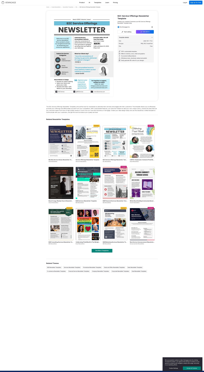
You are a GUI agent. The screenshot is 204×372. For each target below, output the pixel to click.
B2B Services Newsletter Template (86, 201)
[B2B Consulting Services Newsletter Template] (61, 224)
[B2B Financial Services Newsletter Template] (115, 183)
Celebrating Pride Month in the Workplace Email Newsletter (88, 242)
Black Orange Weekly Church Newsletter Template (61, 201)
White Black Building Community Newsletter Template (142, 201)
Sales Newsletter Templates (135, 267)
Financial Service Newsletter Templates (79, 271)
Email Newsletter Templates (139, 271)
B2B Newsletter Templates (54, 267)
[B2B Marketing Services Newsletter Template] (115, 224)
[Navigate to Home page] (9, 2)
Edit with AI (146, 32)
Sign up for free (195, 2)
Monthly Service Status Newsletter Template (61, 159)
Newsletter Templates (68, 7)
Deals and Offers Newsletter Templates (114, 267)
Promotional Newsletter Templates (92, 267)
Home (47, 7)
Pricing (115, 2)
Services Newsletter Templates (72, 267)
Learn (107, 2)
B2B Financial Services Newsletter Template (115, 201)
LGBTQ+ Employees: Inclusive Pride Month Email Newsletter (142, 159)
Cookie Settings (173, 368)
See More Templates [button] (102, 250)
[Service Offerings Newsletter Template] (88, 142)
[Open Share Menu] (152, 27)
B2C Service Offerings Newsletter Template (115, 159)
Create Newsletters (56, 7)
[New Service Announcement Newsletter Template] (142, 224)
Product (82, 2)
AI (89, 2)
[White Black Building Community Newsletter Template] (142, 183)
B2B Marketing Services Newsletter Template (115, 242)
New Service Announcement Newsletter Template (142, 242)
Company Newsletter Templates (100, 271)
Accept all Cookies (192, 368)
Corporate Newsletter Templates (120, 271)
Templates (97, 2)
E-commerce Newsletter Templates (56, 271)
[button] (126, 32)
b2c (76, 7)
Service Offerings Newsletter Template (87, 159)
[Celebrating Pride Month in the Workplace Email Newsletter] (88, 224)
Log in (185, 2)
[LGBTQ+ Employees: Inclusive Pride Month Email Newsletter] (142, 142)
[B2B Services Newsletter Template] (88, 183)
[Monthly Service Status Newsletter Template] (61, 142)
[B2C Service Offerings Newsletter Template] (115, 142)
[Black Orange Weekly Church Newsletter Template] (61, 183)
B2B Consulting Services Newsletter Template (61, 242)
